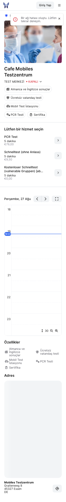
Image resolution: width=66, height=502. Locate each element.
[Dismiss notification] (59, 18)
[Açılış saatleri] (40, 81)
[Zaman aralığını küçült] (52, 330)
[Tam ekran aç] (57, 199)
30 (46, 330)
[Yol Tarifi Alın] (57, 488)
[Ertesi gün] (45, 199)
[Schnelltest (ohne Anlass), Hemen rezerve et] (58, 155)
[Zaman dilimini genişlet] (56, 330)
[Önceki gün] (37, 199)
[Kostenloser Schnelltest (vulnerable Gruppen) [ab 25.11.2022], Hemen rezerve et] (58, 172)
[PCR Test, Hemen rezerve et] (58, 140)
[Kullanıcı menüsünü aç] (59, 5)
